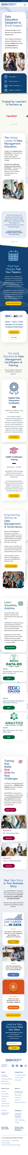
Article (13, 963)
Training (17, 1122)
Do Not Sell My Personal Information (11, 1145)
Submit (14, 1048)
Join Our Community (11, 566)
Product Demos (5, 1103)
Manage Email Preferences (5, 1113)
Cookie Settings (5, 1142)
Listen (13, 942)
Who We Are (18, 1095)
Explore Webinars (10, 647)
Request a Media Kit (20, 1102)
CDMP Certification (20, 1120)
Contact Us (18, 1100)
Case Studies (5, 1094)
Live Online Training (20, 1075)
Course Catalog (19, 1077)
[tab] (11, 124)
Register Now (14, 332)
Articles (3, 1091)
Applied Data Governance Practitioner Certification (18, 1115)
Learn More (14, 337)
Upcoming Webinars (6, 1079)
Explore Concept (13, 1007)
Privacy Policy (15, 1140)
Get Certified (14, 437)
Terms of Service (5, 1140)
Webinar (5, 669)
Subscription (7, 830)
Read (13, 974)
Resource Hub (5, 1088)
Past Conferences (6, 1083)
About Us (17, 1088)
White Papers (5, 1096)
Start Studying (14, 496)
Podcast (13, 929)
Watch (8, 678)
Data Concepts (5, 1106)
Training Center (19, 1072)
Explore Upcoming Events (13, 303)
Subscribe (4, 1110)
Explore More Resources (13, 1015)
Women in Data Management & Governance (19, 1128)
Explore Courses (10, 809)
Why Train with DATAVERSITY (19, 1092)
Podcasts (3, 1101)
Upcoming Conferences (4, 1076)
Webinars (3, 1098)
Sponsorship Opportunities (5, 1128)
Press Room (18, 1097)
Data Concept (13, 996)
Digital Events (5, 1081)
